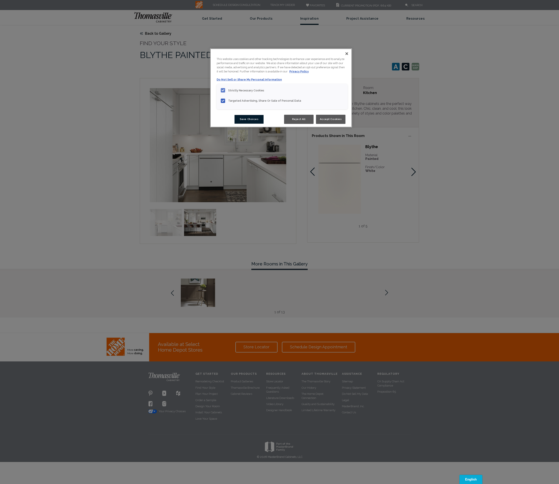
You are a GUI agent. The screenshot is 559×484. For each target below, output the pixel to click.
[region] (281, 87)
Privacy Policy (299, 71)
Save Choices (249, 119)
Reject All (298, 119)
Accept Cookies (331, 119)
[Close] (347, 53)
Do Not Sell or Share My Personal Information (249, 79)
